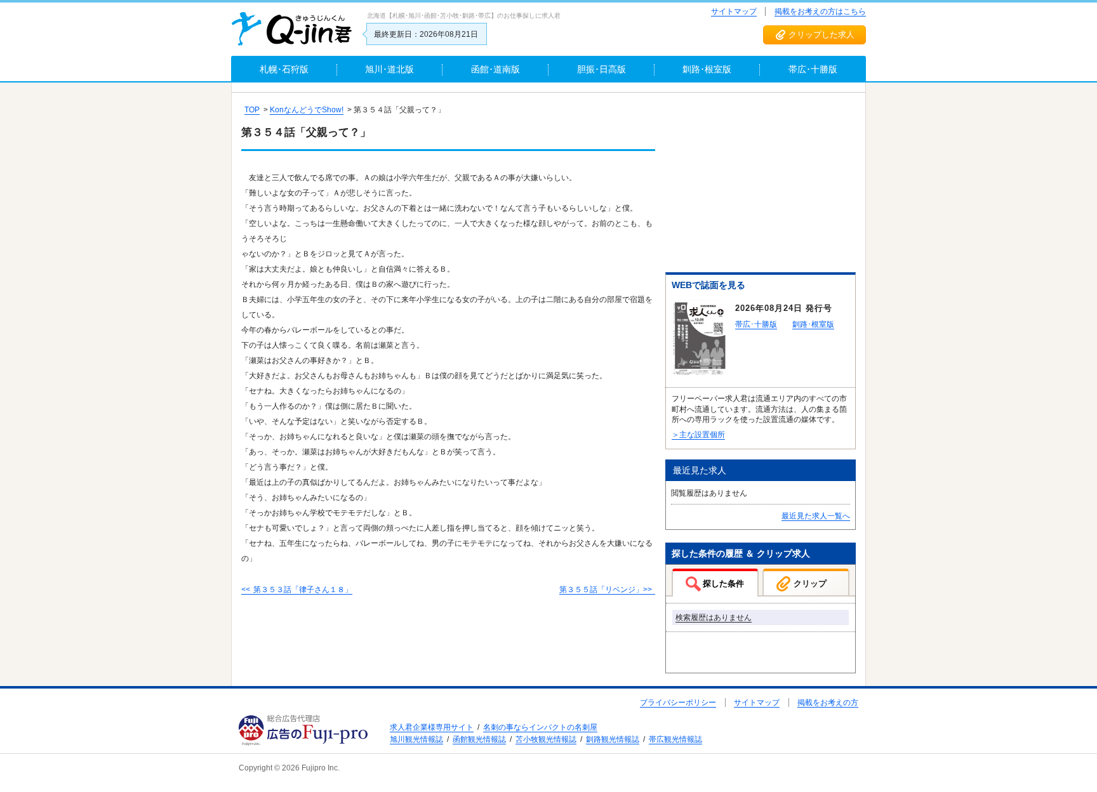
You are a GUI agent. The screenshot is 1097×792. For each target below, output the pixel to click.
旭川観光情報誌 (416, 739)
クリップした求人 (821, 34)
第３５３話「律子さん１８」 (302, 589)
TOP (252, 109)
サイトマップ (734, 11)
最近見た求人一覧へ (815, 516)
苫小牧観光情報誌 (545, 739)
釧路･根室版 (813, 324)
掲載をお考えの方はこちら (820, 11)
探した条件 (723, 583)
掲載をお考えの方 (827, 702)
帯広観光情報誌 (675, 739)
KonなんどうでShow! (306, 109)
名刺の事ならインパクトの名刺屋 (540, 727)
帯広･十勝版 (756, 324)
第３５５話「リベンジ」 (601, 589)
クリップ (810, 583)
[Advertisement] (760, 184)
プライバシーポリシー (678, 702)
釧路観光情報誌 (612, 739)
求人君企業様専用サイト (432, 727)
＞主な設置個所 (698, 434)
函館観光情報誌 (479, 739)
